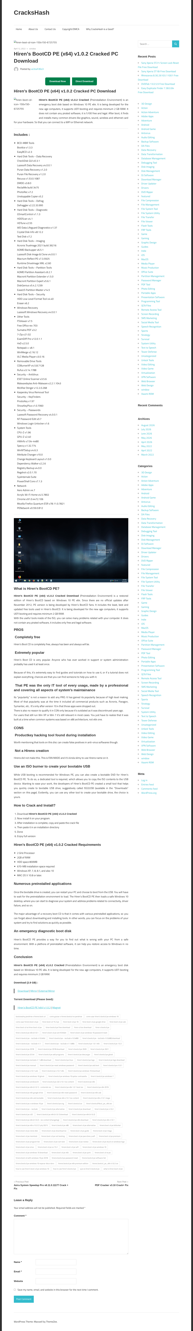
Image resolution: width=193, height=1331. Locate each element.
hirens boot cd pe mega (102, 1130)
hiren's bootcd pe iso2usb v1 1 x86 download (33, 1060)
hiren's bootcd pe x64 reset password (62, 1092)
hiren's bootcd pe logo (86, 1060)
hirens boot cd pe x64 (60, 1152)
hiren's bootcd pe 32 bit (25, 1054)
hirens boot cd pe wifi (70, 1147)
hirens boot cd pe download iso (54, 1130)
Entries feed (147, 784)
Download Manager (151, 179)
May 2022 (146, 446)
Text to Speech (148, 347)
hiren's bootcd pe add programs (51, 1054)
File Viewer (147, 221)
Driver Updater (148, 183)
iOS (143, 255)
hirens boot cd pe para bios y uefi (82, 1136)
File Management (150, 204)
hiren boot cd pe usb (118, 1021)
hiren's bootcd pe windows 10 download (84, 1070)
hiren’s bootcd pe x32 (24, 1114)
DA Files (145, 146)
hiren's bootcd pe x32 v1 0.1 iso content (58, 1081)
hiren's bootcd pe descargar (79, 1054)
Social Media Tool (150, 322)
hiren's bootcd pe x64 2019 (98, 1087)
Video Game (147, 368)
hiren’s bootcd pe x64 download (75, 1119)
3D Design (146, 104)
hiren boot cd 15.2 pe (50, 1021)
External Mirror (47, 991)
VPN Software (148, 377)
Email (18, 1271)
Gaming (145, 238)
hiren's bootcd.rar (75, 1103)
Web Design (147, 385)
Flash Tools (147, 226)
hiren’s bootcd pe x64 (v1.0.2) (83, 1114)
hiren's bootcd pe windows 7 (102, 1076)
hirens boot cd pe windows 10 (94, 1147)
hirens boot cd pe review (78, 1141)
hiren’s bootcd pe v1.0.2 (104, 1109)
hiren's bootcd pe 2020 (77, 1049)
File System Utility (150, 213)
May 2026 (146, 438)
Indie (143, 251)
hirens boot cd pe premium (109, 1136)
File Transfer (147, 217)
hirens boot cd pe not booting (53, 1136)
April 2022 (146, 450)
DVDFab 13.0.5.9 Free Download (158, 84)
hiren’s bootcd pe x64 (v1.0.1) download (52, 1114)
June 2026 (146, 433)
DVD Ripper (147, 192)
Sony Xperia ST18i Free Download (158, 71)
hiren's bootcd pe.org (55, 1103)
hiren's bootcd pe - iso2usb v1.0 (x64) (30, 1038)
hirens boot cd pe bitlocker (110, 1125)
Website (18, 1281)
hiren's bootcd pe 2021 (100, 1049)
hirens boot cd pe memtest (26, 1136)
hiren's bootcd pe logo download (111, 1060)
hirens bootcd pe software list (94, 1157)
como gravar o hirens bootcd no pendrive (66, 1016)
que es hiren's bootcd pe (89, 1168)
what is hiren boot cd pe (113, 1168)
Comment (20, 1215)
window (32, 48)
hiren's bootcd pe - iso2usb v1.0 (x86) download (101, 1038)
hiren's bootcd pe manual (26, 1065)
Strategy (145, 335)
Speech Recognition (151, 326)
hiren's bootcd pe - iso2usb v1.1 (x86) (59, 1043)
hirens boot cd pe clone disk (27, 1130)
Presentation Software (153, 297)
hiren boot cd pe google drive (94, 1021)
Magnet (56, 1007)
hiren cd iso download (82, 1027)
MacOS (144, 259)
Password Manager (151, 280)
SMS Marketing (149, 318)
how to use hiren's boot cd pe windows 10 (32, 1168)
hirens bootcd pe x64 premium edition (73, 1163)
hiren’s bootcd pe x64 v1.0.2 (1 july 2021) (32, 1125)
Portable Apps (148, 293)
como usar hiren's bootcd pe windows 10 (102, 1016)
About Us (33, 29)
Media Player (148, 263)
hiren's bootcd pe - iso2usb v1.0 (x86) (63, 1038)
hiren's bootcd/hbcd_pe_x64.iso (99, 1103)
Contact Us (50, 29)
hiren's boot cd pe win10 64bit (54, 1032)
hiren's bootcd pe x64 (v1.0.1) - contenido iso (33, 1087)
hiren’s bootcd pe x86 (60, 1125)
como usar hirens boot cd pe (27, 1021)
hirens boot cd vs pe (103, 1152)
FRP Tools (146, 230)
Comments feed (149, 789)
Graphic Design (149, 242)
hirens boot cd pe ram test (54, 1141)
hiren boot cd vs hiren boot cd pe (29, 1027)
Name (18, 1262)
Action (144, 108)
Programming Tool (150, 301)
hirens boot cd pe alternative (84, 1125)
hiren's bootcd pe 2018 (25, 1049)
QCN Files (146, 305)
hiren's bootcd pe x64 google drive (29, 1092)
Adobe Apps (147, 116)
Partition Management (152, 276)
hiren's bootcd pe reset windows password (57, 1065)
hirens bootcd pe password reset (65, 1157)
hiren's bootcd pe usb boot (88, 1065)
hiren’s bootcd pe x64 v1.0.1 (103, 1119)
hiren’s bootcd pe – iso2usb (27, 1109)
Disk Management (150, 171)
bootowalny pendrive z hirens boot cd (30, 1016)
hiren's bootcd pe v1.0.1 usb (27, 1070)
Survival (145, 339)
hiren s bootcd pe (102, 1027)
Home (19, 29)
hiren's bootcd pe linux (64, 1060)
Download (23, 991)
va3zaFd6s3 (37, 69)
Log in (144, 780)
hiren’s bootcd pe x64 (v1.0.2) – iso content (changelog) (37, 1119)
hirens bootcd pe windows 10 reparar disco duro (35, 1163)
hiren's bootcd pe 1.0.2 (113, 1043)
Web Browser (148, 381)
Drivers (145, 188)
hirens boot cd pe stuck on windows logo (109, 1141)
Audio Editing (148, 137)
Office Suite (147, 272)
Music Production (150, 268)
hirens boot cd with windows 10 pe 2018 (32, 1157)
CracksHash (31, 12)
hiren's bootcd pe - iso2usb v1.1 (28, 1043)
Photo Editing (148, 289)
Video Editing (148, 364)
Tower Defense (149, 352)
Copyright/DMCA (70, 29)
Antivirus (145, 133)
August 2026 (148, 425)
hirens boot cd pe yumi (82, 1152)
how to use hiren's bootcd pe (64, 1168)
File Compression (150, 200)
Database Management (153, 158)
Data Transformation (152, 154)
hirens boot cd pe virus (25, 1147)
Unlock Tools (147, 360)
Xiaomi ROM (147, 394)
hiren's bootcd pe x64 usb (91, 1092)
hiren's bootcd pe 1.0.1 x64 (89, 1043)
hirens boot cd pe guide (80, 1130)
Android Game (148, 129)
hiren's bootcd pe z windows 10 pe (29, 1103)
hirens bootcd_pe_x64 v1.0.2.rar (105, 1163)
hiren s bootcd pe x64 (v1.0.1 (27, 1032)
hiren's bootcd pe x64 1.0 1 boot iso (69, 1087)
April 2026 (146, 442)
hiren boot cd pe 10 (70, 1021)
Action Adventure (150, 112)
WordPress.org (149, 793)
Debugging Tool (149, 163)
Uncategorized (148, 356)
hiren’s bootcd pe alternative (53, 1109)
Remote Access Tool (151, 310)
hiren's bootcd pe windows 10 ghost (30, 1076)
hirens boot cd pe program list (28, 1141)
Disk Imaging (147, 167)
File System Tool (149, 209)
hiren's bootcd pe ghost (103, 1054)
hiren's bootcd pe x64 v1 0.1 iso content (63, 1098)
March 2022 (147, 454)
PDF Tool (145, 284)
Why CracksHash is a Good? (100, 29)
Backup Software (150, 141)
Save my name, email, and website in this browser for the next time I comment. (58, 1290)
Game (144, 234)
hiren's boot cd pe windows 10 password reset (88, 1032)
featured (145, 196)
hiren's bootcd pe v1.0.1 (112, 1065)
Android (145, 125)
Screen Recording (150, 314)
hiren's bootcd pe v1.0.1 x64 (53, 1070)
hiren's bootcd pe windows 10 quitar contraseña (67, 1076)
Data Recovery (148, 150)
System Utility (148, 343)
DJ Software (147, 175)
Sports (144, 331)
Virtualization (148, 373)
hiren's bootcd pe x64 (86, 1081)
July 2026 (146, 429)
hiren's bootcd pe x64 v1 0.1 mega (96, 1098)
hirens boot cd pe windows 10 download (32, 1152)
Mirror (34, 991)
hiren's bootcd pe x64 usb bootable (30, 1098)
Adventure (146, 120)
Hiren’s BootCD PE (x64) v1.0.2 (34, 1007)
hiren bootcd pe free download (58, 1027)
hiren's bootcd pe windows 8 (27, 1081)
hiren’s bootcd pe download (80, 1109)
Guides (144, 247)
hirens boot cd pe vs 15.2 (48, 1147)
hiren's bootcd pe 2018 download (51, 1049)
